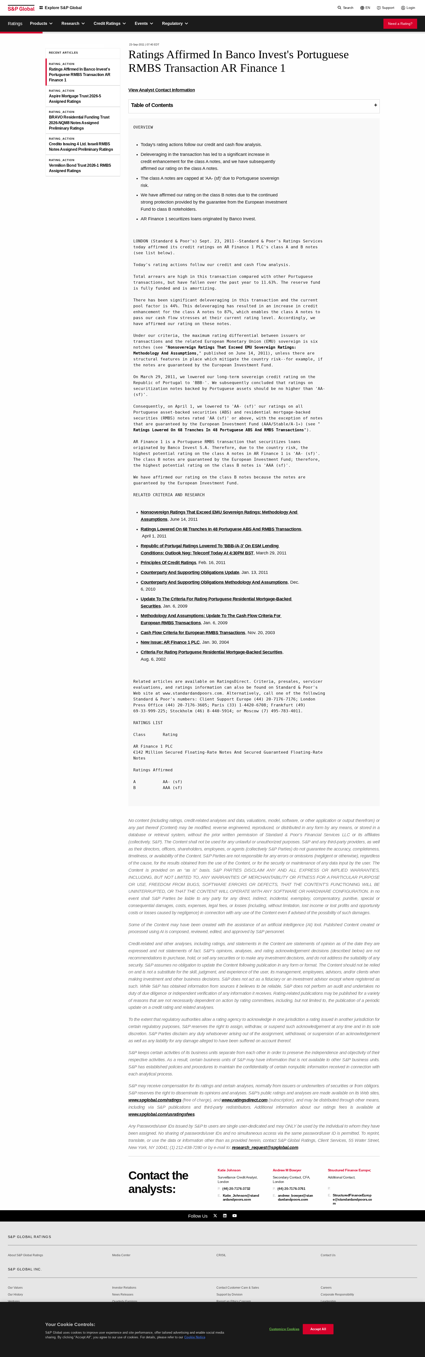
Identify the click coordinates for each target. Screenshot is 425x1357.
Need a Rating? (400, 24)
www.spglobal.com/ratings (154, 1100)
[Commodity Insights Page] (216, 1216)
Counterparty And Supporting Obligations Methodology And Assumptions (214, 582)
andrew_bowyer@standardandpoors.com (295, 1197)
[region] (212, 1329)
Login (411, 8)
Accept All (318, 1329)
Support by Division (229, 1294)
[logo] (21, 8)
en (367, 8)
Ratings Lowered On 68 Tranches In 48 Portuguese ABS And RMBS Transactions (218, 430)
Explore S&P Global (63, 8)
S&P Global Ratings (29, 1237)
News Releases (122, 1294)
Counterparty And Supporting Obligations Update (190, 572)
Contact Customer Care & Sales (237, 1287)
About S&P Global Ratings (25, 1255)
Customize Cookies (284, 1329)
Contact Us (328, 1255)
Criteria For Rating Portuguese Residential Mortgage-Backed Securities (211, 652)
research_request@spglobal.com (265, 1147)
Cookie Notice (194, 1337)
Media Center (121, 1255)
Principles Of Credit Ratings (168, 562)
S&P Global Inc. (25, 1269)
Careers (326, 1287)
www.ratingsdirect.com (245, 1100)
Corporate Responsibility (337, 1294)
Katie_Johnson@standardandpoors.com (241, 1197)
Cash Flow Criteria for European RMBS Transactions (193, 632)
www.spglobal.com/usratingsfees (161, 1114)
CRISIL (221, 1255)
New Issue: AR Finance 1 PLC (170, 642)
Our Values (15, 1287)
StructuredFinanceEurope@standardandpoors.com (352, 1199)
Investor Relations (124, 1287)
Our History (15, 1294)
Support (388, 8)
